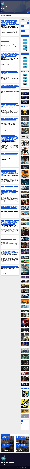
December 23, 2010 (4, 160)
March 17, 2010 (4, 257)
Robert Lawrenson (3, 139)
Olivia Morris (3, 444)
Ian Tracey (17, 137)
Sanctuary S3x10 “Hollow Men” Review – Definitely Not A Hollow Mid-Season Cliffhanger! (9, 124)
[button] (27, 12)
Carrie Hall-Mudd (7, 22)
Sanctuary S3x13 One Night (11, 72)
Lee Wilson (7, 24)
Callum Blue (2, 221)
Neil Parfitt (2, 191)
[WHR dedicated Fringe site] (25, 223)
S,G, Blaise (24, 438)
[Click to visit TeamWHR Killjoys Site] (25, 251)
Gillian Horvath (7, 23)
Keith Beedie (12, 252)
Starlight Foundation (11, 140)
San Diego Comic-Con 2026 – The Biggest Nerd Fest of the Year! (22, 449)
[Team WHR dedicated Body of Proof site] (25, 137)
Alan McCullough (7, 20)
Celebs (14, 251)
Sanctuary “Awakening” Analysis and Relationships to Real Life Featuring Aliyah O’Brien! (9, 27)
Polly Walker (2, 105)
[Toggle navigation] (14, 12)
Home (17, 467)
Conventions (23, 467)
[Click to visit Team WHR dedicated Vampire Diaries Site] (25, 362)
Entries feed (23, 425)
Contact (20, 467)
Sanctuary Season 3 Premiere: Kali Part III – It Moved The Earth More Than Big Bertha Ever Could (10, 226)
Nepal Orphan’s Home (15, 138)
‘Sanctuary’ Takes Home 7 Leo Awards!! (8, 241)
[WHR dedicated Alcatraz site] (25, 118)
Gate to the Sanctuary (8, 137)
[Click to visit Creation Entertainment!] (25, 410)
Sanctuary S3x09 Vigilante (14, 173)
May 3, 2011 (3, 77)
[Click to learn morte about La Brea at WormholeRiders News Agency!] (25, 257)
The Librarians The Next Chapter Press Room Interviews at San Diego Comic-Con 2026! (7, 449)
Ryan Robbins (17, 24)
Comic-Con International (19, 436)
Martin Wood (10, 24)
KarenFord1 (9, 110)
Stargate (7, 140)
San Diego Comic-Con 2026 (5, 437)
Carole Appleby (3, 22)
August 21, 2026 (4, 442)
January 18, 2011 (4, 110)
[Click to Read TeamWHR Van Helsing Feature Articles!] (25, 368)
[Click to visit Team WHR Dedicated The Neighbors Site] (25, 344)
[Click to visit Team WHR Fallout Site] (25, 213)
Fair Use (26, 467)
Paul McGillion (10, 222)
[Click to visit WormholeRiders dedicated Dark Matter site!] (25, 166)
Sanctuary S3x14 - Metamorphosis (12, 56)
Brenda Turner (15, 21)
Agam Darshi (2, 20)
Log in (22, 423)
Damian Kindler (3, 23)
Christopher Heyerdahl (12, 22)
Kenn (22, 442)
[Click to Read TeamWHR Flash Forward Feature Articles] (25, 218)
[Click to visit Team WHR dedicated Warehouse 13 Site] (25, 378)
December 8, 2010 (4, 197)
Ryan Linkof (8, 436)
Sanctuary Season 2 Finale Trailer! (7, 268)
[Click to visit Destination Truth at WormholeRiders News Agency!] (25, 191)
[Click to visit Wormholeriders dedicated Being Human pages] (25, 130)
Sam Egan (17, 191)
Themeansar (2, 467)
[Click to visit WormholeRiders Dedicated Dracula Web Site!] (25, 195)
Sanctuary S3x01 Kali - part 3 (9, 224)
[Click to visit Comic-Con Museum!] (25, 403)
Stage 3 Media (16, 72)
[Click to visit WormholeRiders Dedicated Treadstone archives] (25, 356)
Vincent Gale (2, 193)
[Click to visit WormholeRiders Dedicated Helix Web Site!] (25, 239)
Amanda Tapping (15, 20)
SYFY (1, 73)
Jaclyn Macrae (11, 23)
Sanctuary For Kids (3, 140)
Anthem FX (12, 21)
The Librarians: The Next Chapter (5, 445)
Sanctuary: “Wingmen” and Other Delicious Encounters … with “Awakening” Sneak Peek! (9, 44)
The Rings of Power (18, 445)
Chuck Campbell (9, 136)
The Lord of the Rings (23, 444)
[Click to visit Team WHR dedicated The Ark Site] (25, 322)
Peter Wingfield (6, 191)
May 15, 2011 (3, 45)
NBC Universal (14, 104)
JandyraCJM (8, 45)
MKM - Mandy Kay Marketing (19, 438)
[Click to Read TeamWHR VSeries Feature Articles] (25, 373)
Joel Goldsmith (7, 138)
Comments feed (23, 427)
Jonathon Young (3, 24)
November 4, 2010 (4, 212)
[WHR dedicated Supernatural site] (25, 310)
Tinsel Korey (4, 73)
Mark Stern (7, 104)
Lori (8, 442)
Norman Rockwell (4, 436)
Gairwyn (9, 178)
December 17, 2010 (4, 178)
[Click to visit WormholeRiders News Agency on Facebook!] (25, 97)
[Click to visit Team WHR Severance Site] (25, 296)
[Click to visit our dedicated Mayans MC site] (25, 261)
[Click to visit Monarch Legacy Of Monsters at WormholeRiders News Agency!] (25, 269)
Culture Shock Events (14, 136)
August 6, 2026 (19, 442)
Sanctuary (6, 56)
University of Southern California (6, 438)
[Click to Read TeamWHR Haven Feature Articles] (25, 231)
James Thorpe (15, 23)
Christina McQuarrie (7, 207)
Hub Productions (13, 137)
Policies (28, 467)
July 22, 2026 (18, 450)
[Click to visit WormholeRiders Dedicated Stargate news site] (25, 306)
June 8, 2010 (3, 242)
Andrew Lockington (8, 21)
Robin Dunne (13, 24)
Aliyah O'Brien (11, 20)
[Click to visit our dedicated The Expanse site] (25, 350)
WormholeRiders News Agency (4, 8)
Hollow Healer (24, 436)
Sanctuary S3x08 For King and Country (5, 192)
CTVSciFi (2, 55)
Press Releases (6, 105)
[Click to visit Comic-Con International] (25, 393)
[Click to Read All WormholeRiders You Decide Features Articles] (25, 93)
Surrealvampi (8, 77)
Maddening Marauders (19, 437)
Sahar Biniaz (9, 223)
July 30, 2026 (4, 450)
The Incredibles (18, 444)
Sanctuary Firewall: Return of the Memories (9, 211)
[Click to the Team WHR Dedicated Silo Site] (25, 301)
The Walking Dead (23, 445)
